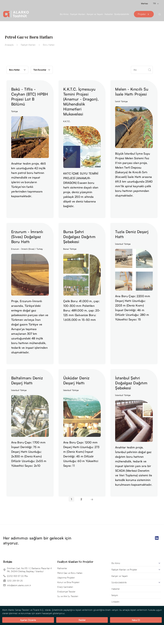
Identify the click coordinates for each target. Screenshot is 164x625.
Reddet (82, 620)
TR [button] (154, 3)
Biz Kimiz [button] (64, 14)
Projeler (142, 14)
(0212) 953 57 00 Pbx (17, 576)
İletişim (114, 595)
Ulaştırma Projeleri (66, 577)
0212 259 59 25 (15, 580)
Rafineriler (62, 568)
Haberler (109, 14)
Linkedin (115, 601)
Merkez (144, 3)
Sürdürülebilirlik (119, 582)
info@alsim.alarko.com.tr (19, 585)
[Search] (160, 14)
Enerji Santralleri (65, 587)
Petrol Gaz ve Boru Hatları (69, 573)
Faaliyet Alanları (77, 14)
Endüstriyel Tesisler (66, 591)
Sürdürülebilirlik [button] (121, 14)
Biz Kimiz (115, 563)
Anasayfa (9, 44)
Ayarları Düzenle (28, 620)
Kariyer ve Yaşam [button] (95, 14)
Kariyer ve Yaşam (119, 576)
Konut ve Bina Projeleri (68, 582)
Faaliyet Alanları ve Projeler (124, 569)
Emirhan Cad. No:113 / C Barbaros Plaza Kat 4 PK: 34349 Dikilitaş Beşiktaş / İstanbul (29, 570)
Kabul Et (136, 620)
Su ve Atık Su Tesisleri (67, 596)
